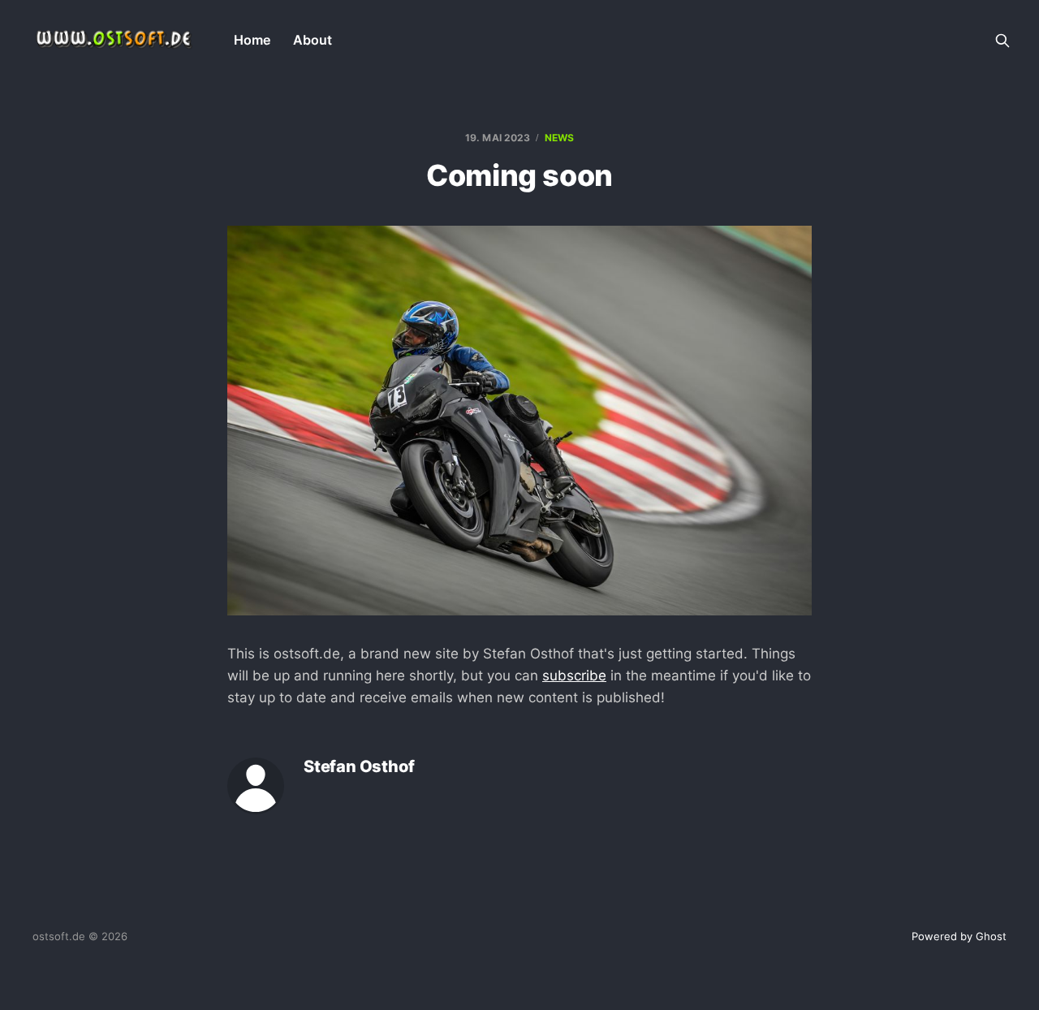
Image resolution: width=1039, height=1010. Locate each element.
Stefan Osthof (359, 767)
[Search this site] (1002, 40)
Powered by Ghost (959, 936)
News (559, 138)
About (312, 40)
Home (252, 40)
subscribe (574, 675)
